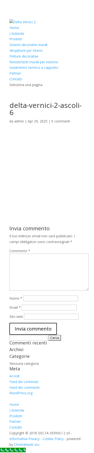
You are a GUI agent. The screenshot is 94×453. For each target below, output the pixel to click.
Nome (15, 298)
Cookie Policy (53, 438)
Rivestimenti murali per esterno (33, 62)
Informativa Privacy (24, 438)
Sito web (16, 316)
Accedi (14, 376)
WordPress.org (21, 393)
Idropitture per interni (25, 50)
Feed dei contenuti (23, 381)
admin (19, 121)
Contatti (15, 79)
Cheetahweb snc (27, 444)
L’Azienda (16, 33)
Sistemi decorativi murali (28, 44)
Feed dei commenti (24, 387)
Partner (15, 73)
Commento (19, 251)
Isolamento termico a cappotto (33, 67)
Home (14, 27)
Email (15, 307)
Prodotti (15, 39)
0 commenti (60, 121)
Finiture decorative (23, 56)
